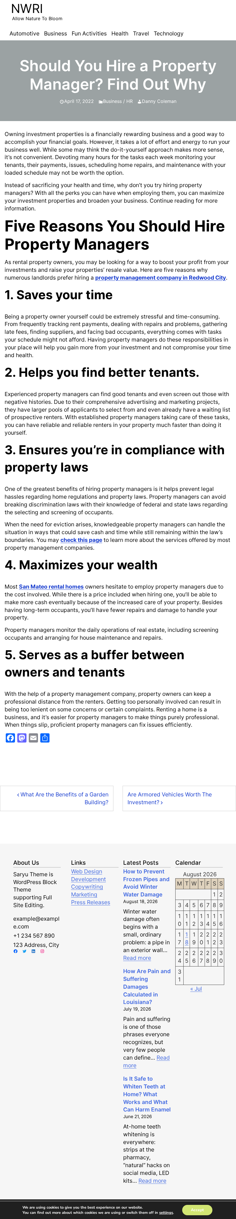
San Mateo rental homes (51, 586)
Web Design (86, 871)
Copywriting (87, 886)
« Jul (196, 988)
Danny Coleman (159, 101)
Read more (137, 957)
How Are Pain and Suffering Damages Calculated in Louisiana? (147, 987)
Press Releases (90, 902)
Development (88, 879)
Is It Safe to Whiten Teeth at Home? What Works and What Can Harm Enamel (147, 1094)
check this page (81, 539)
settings (166, 1212)
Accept (197, 1210)
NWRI (27, 8)
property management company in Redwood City (160, 277)
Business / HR (118, 101)
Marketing (84, 894)
